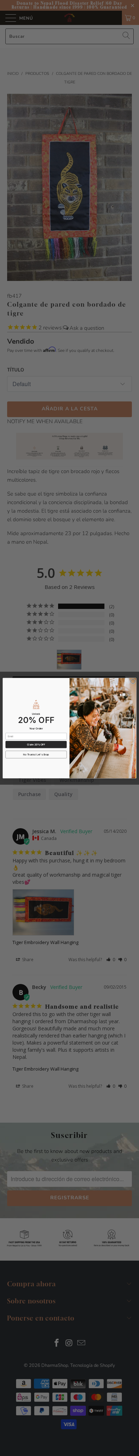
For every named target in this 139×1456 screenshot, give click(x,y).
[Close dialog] (132, 681)
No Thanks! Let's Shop (36, 754)
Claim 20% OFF (36, 744)
